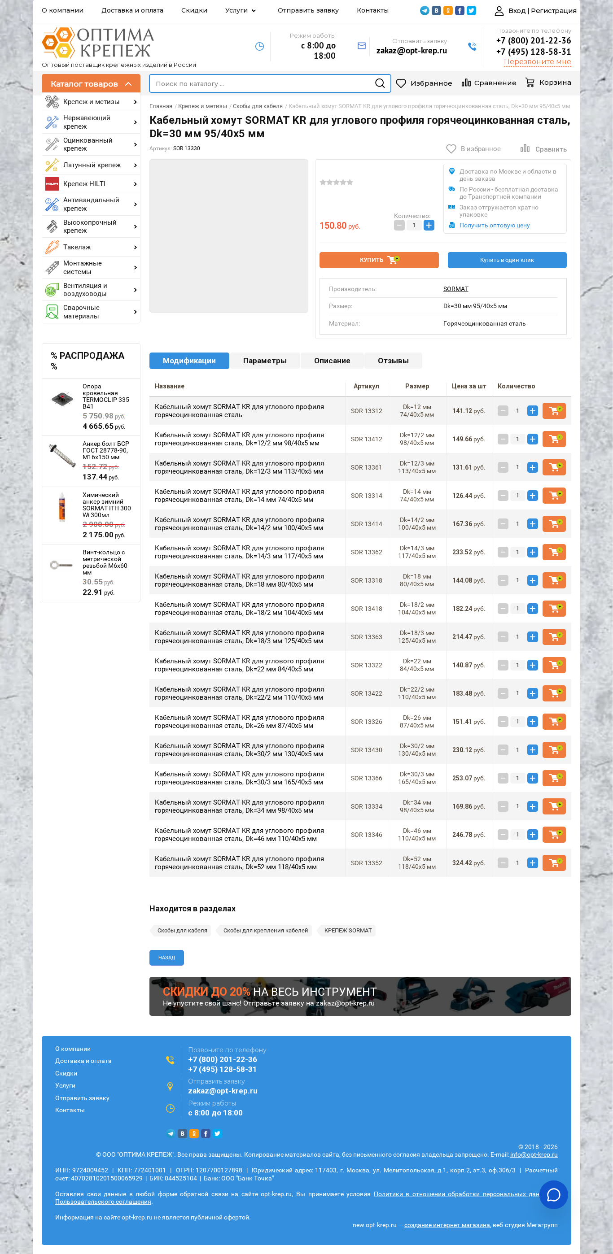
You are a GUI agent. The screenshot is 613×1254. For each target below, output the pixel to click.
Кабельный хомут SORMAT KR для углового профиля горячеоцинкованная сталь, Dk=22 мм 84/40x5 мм (239, 665)
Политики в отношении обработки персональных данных (463, 1193)
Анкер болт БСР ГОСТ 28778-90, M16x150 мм (106, 450)
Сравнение (495, 82)
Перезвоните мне (537, 61)
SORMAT (456, 288)
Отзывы (393, 360)
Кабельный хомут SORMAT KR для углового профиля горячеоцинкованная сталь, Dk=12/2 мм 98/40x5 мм (239, 439)
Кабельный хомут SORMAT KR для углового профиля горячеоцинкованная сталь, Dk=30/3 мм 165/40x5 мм (239, 778)
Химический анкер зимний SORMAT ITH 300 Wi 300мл (107, 504)
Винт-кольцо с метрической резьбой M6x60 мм (105, 562)
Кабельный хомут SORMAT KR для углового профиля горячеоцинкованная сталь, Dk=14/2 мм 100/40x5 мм (239, 524)
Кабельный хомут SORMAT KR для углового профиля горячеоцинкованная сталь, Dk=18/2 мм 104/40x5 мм (239, 609)
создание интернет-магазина (447, 1224)
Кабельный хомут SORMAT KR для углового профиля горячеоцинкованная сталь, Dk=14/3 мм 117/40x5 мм (239, 552)
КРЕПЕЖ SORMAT (348, 930)
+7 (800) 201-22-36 (533, 40)
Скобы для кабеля (182, 930)
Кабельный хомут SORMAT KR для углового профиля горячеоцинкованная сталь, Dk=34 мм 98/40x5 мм (239, 806)
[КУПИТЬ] (554, 411)
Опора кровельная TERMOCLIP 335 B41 (106, 396)
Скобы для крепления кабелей (265, 930)
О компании (62, 10)
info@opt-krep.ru (534, 1154)
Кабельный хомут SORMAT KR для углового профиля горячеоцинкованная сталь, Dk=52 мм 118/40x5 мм (239, 863)
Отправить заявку (308, 10)
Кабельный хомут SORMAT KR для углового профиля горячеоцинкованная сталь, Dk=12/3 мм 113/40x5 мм (239, 467)
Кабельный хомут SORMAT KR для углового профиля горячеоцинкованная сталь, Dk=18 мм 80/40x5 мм (239, 580)
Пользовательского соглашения (103, 1201)
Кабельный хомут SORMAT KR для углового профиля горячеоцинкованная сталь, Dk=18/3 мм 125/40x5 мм (239, 637)
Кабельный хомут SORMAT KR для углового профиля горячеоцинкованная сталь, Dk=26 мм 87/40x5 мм (239, 722)
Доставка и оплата (132, 10)
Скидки (194, 10)
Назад (166, 958)
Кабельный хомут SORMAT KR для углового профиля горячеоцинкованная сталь (239, 411)
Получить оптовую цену (495, 225)
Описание (332, 360)
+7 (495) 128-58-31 (533, 51)
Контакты (373, 10)
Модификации (189, 360)
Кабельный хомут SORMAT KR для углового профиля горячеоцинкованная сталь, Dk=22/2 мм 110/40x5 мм (239, 693)
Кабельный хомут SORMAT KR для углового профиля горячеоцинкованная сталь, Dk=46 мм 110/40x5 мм (239, 835)
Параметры (265, 360)
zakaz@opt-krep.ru (412, 50)
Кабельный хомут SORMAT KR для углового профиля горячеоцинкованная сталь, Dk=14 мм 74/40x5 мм (239, 496)
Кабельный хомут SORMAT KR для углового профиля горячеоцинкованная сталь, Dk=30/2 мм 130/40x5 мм (239, 750)
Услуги (236, 10)
